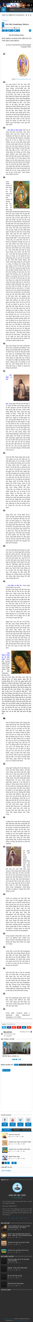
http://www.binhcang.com (23, 79)
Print (11, 30)
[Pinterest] (21, 1218)
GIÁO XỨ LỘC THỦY (8, 1318)
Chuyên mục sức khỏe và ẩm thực (19, 1149)
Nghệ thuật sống (14, 1156)
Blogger (15, 1064)
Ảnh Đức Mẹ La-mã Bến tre (10, 1056)
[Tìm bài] (30, 9)
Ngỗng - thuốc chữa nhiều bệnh (17, 1268)
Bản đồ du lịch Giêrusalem (16, 1283)
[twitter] (18, 1)
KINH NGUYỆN (26, 1130)
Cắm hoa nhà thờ (14, 1134)
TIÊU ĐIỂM (7, 1130)
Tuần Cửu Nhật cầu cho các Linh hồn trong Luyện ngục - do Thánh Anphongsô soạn (19, 1227)
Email (17, 30)
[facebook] (12, 1)
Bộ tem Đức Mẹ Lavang (15, 1275)
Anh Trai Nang (6, 1170)
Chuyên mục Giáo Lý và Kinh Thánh (20, 1142)
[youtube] (15, 1)
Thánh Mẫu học (10, 1024)
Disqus (29, 1064)
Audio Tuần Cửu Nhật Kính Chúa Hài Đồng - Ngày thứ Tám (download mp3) (20, 1234)
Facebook (22, 1064)
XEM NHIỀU (16, 1130)
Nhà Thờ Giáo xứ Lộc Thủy (20, 1320)
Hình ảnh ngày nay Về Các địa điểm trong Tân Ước (18, 1260)
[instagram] (20, 1)
